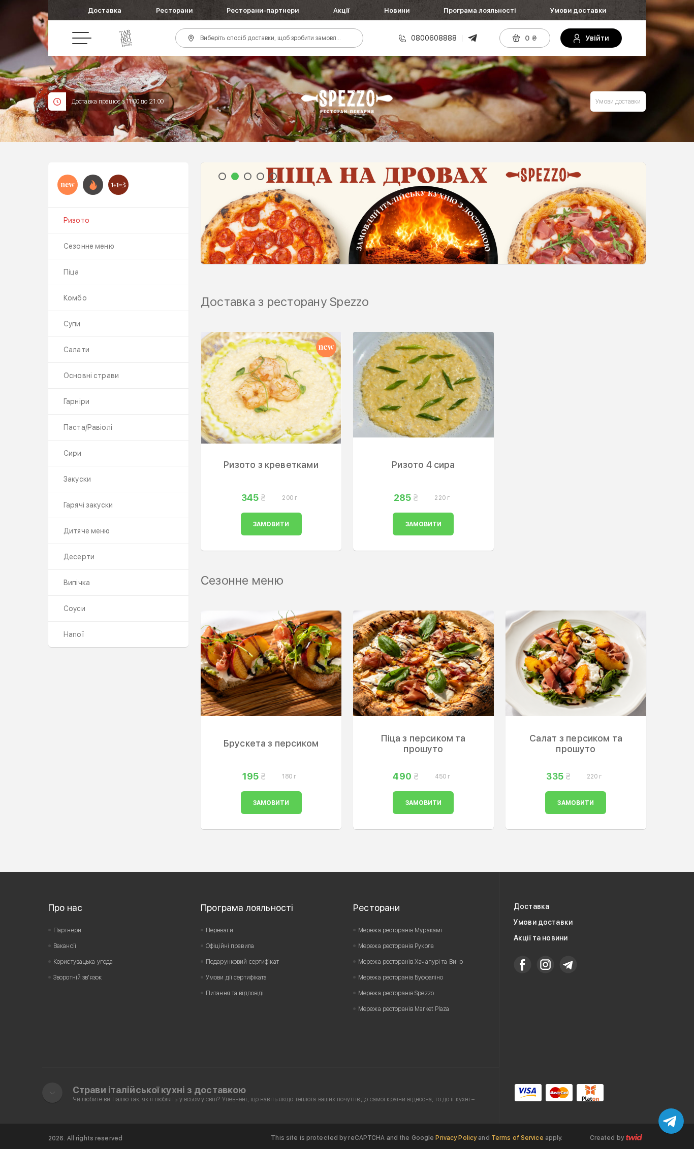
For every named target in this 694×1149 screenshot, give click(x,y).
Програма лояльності (480, 10)
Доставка (104, 10)
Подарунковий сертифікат (242, 961)
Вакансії (64, 946)
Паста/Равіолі (88, 427)
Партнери (67, 930)
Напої (74, 634)
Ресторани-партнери (263, 10)
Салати (76, 350)
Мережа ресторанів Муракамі (400, 930)
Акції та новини (540, 938)
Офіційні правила (230, 946)
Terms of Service (517, 1137)
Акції (341, 10)
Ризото (76, 220)
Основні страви (91, 375)
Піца (71, 272)
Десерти (79, 557)
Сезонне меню (89, 246)
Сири (73, 453)
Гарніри (76, 401)
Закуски (77, 479)
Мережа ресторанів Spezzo (396, 993)
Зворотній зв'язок (77, 977)
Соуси (74, 608)
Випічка (77, 583)
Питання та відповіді (235, 993)
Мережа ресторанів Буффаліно (400, 977)
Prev (214, 213)
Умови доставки (578, 10)
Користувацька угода (83, 961)
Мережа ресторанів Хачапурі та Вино (410, 961)
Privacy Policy (456, 1137)
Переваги (219, 930)
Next (632, 213)
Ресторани (174, 10)
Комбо (75, 298)
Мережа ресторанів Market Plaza (404, 1008)
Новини (396, 10)
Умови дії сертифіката (236, 977)
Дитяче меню (87, 531)
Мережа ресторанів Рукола (396, 946)
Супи (72, 324)
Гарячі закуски (88, 505)
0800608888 (434, 38)
